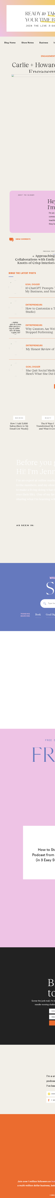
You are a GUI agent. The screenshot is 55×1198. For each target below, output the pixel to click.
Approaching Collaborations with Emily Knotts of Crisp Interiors (35, 259)
